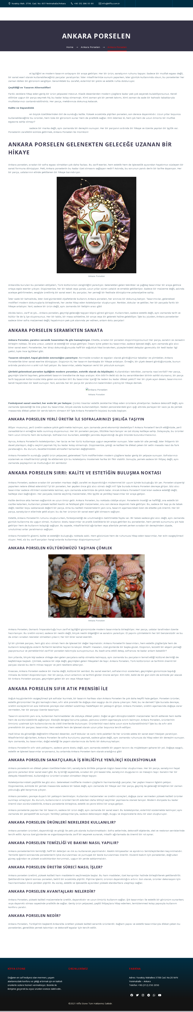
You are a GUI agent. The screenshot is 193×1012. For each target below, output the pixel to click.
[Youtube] (159, 995)
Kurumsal (35, 13)
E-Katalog (144, 13)
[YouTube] (156, 3)
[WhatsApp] (165, 3)
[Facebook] (142, 3)
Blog (160, 13)
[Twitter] (147, 3)
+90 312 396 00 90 (84, 3)
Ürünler (53, 13)
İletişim (174, 13)
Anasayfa (17, 13)
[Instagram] (151, 3)
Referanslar (124, 13)
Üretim (68, 13)
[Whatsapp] (154, 995)
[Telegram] (160, 3)
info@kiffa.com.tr (111, 3)
